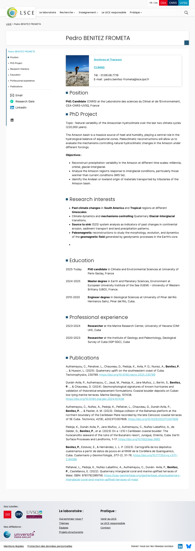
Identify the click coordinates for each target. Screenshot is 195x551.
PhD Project (16, 63)
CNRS (173, 2)
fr (151, 3)
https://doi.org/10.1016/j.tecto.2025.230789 (127, 374)
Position (14, 57)
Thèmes (64, 523)
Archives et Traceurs (108, 59)
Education (15, 74)
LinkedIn (21, 107)
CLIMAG (99, 67)
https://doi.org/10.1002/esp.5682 (139, 439)
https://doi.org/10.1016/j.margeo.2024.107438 (95, 399)
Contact (106, 527)
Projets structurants (71, 532)
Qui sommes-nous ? (71, 519)
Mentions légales (14, 546)
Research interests (19, 69)
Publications (16, 86)
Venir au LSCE (109, 519)
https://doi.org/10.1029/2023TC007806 (153, 419)
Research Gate (25, 101)
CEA (163, 2)
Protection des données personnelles (49, 546)
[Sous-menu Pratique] (141, 12)
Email (19, 95)
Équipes (63, 527)
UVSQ (183, 2)
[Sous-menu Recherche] (74, 12)
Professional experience (22, 80)
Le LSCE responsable (113, 523)
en (156, 3)
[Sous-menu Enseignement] (97, 12)
